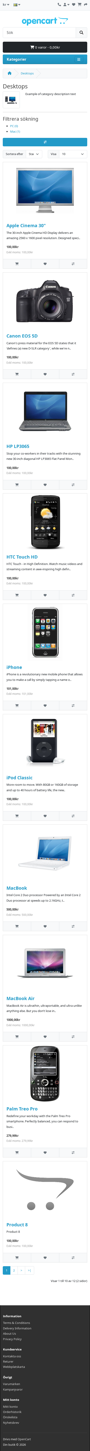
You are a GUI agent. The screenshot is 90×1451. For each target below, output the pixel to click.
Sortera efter (14, 154)
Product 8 (17, 1225)
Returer (8, 1361)
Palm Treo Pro (22, 1109)
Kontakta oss (12, 1356)
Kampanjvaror (13, 1389)
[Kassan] (85, 4)
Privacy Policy (12, 1339)
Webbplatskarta (14, 1367)
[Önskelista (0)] (73, 4)
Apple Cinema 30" (26, 225)
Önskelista (10, 1417)
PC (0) (14, 126)
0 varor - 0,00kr (47, 47)
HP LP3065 (17, 446)
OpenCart (24, 1439)
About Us (9, 1333)
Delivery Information (17, 1328)
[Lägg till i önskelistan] (45, 263)
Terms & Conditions (16, 1323)
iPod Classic (19, 778)
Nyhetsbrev (11, 1423)
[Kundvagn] (79, 4)
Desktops (27, 73)
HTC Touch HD (22, 557)
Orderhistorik (12, 1412)
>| (29, 1270)
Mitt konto (10, 1407)
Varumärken (11, 1384)
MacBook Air (20, 998)
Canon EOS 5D (22, 336)
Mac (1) (15, 131)
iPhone (14, 667)
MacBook (16, 888)
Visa (53, 154)
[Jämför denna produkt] (73, 263)
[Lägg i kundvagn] (17, 263)
